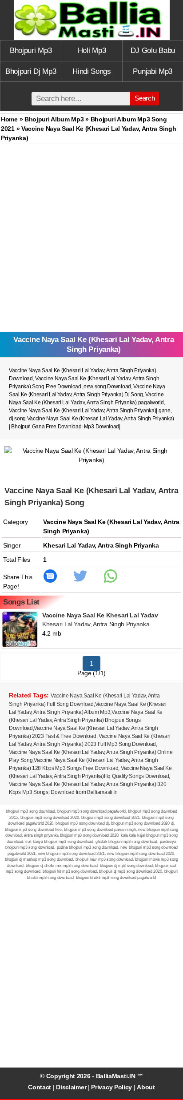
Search (145, 98)
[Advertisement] (91, 240)
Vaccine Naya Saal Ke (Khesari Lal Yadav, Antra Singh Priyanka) (82, 410)
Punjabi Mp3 (152, 71)
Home (9, 119)
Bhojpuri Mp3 (31, 50)
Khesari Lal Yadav (69, 545)
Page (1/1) (91, 673)
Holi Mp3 (92, 50)
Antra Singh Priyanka (128, 545)
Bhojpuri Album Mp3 (54, 119)
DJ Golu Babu (153, 50)
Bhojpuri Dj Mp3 (30, 71)
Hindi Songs (91, 71)
